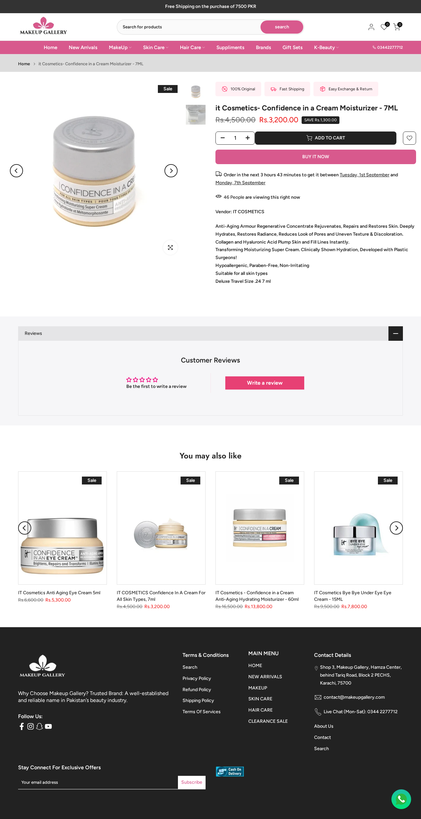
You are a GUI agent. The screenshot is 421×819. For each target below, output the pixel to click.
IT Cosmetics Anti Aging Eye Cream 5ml (59, 593)
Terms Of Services (202, 712)
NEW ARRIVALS (265, 677)
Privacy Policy (197, 678)
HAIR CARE (260, 710)
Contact (322, 737)
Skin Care (153, 47)
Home (50, 47)
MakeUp (118, 47)
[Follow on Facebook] (21, 726)
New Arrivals (83, 47)
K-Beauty (324, 47)
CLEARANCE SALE (268, 721)
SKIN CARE (260, 699)
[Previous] (16, 170)
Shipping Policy (198, 700)
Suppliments (230, 47)
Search (190, 667)
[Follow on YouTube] (48, 726)
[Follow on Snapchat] (39, 726)
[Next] (171, 170)
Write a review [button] (265, 383)
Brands (263, 47)
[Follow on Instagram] (30, 726)
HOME (255, 665)
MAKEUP (257, 688)
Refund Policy (197, 689)
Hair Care (190, 47)
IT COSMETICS (248, 212)
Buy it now (315, 157)
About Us (324, 726)
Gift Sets (293, 47)
